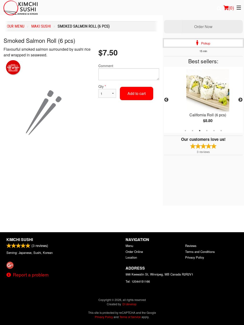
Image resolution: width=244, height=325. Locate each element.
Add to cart (136, 93)
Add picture (13, 67)
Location (131, 257)
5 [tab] (214, 130)
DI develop (129, 304)
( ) (231, 7)
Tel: (138, 281)
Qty (102, 86)
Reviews (190, 245)
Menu (129, 245)
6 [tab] (221, 130)
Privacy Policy (194, 257)
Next (240, 100)
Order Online (134, 251)
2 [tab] (192, 130)
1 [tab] (185, 130)
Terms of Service (130, 317)
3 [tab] (199, 130)
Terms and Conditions (200, 251)
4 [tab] (206, 130)
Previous (166, 100)
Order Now (203, 26)
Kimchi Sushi (19, 239)
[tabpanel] (203, 100)
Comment (105, 65)
